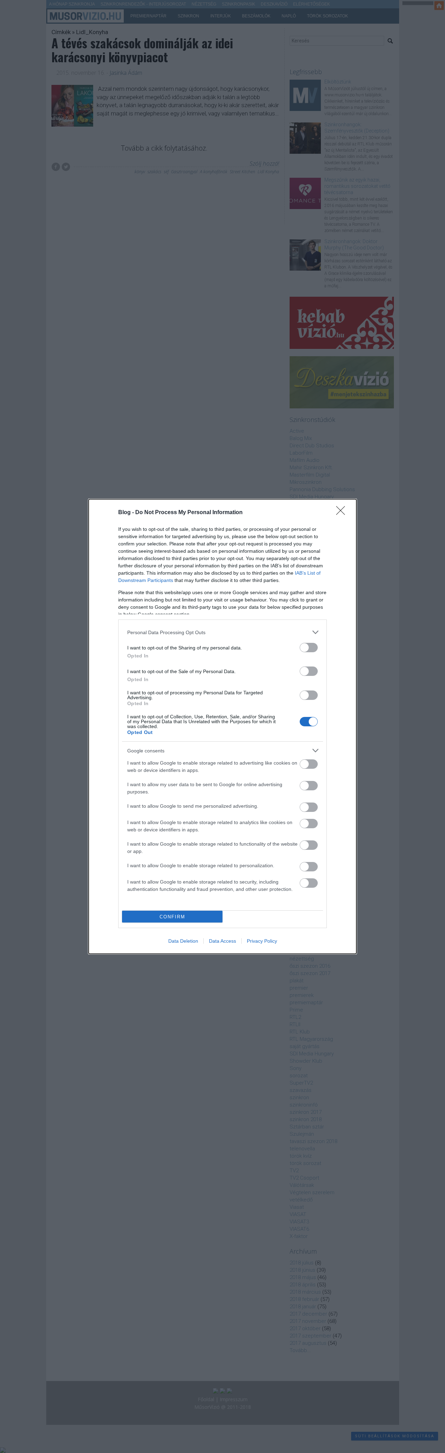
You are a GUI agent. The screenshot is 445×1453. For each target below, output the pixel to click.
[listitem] (222, 632)
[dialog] (222, 726)
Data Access (222, 941)
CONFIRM (172, 916)
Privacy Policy (262, 941)
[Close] (342, 512)
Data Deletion (183, 941)
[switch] (309, 647)
